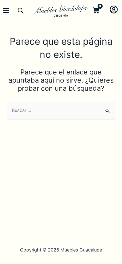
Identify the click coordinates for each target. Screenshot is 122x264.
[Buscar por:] (61, 110)
